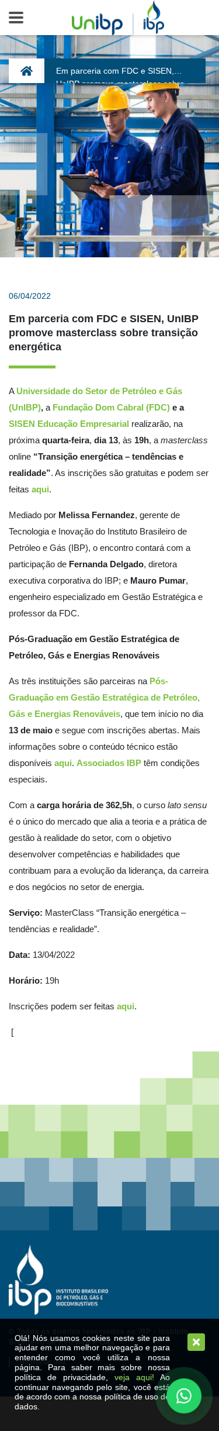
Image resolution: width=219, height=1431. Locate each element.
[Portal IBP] (58, 1279)
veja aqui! (134, 1377)
